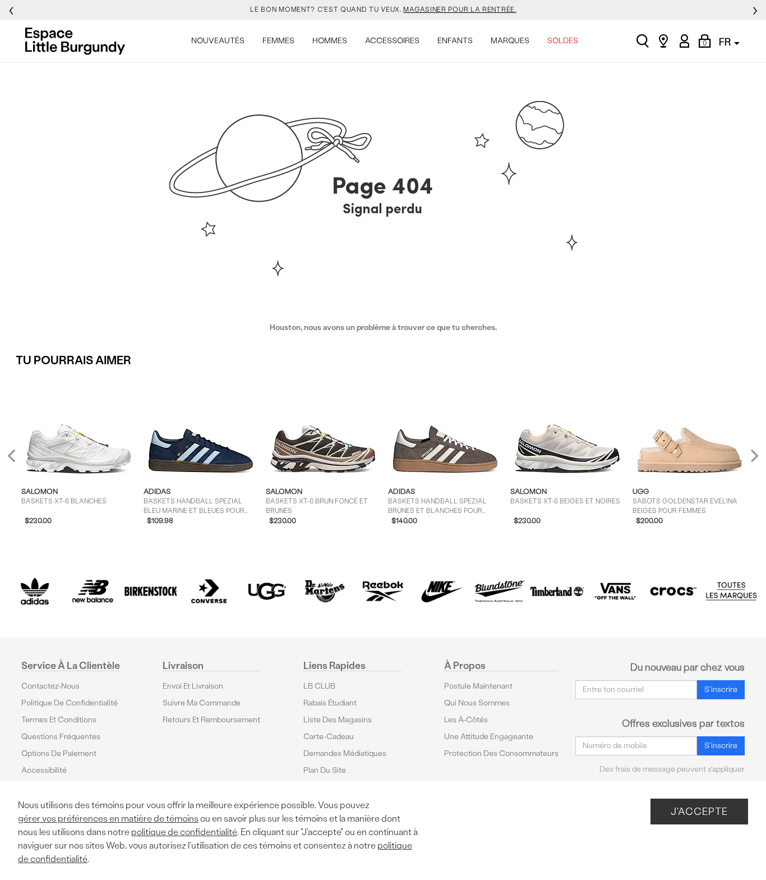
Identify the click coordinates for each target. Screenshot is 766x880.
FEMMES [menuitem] (278, 40)
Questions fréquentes (60, 736)
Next (752, 455)
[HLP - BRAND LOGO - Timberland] (557, 591)
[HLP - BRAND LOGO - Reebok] (383, 591)
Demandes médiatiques (344, 753)
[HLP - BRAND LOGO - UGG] (267, 591)
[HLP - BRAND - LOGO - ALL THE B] (731, 591)
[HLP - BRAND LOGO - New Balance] (93, 591)
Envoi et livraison (193, 686)
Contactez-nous (50, 686)
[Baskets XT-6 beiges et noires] (567, 426)
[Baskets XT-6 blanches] (78, 426)
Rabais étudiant (330, 703)
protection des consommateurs (501, 753)
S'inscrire (720, 689)
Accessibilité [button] (44, 770)
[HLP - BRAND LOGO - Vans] (615, 591)
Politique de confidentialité (69, 703)
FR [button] (726, 42)
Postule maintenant (478, 686)
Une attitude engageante (488, 736)
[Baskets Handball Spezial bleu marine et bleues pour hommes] (201, 426)
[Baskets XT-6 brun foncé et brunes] (323, 426)
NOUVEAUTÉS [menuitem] (217, 40)
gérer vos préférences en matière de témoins (108, 818)
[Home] (78, 41)
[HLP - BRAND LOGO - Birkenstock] (151, 591)
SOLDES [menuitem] (562, 40)
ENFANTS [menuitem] (455, 40)
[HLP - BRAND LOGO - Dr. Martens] (325, 591)
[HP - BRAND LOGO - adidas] (35, 591)
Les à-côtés (466, 720)
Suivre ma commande (202, 703)
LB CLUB (319, 686)
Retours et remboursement (211, 720)
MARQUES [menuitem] (510, 40)
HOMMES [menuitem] (329, 40)
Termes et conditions (58, 720)
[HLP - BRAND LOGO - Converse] (209, 591)
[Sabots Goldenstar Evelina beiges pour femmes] (690, 426)
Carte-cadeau (328, 736)
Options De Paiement (58, 753)
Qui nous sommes (477, 703)
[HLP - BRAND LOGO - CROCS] (673, 591)
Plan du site (324, 770)
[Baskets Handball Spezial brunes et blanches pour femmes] (445, 426)
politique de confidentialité (184, 832)
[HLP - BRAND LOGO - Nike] (441, 591)
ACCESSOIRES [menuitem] (392, 40)
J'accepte (699, 811)
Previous (18, 460)
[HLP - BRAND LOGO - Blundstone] (499, 591)
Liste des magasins (337, 720)
